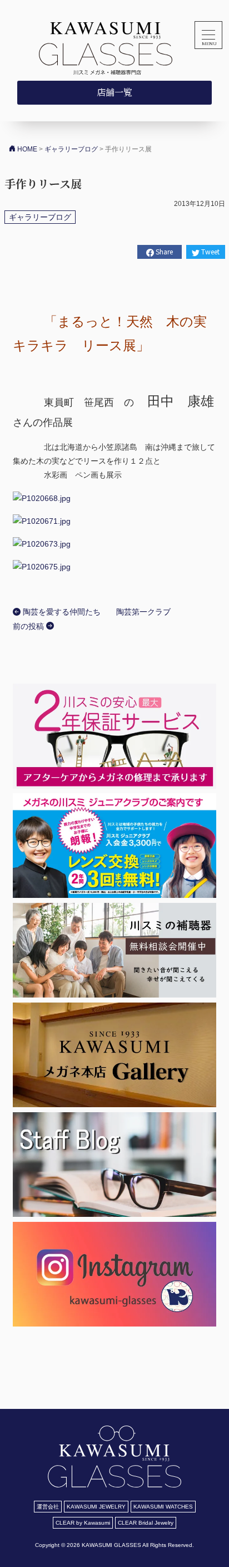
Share (163, 251)
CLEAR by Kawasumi (83, 1523)
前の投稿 (29, 626)
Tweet (210, 251)
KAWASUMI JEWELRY (96, 1507)
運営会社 (48, 1507)
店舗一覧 (114, 92)
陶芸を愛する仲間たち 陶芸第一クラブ (96, 611)
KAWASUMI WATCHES (163, 1507)
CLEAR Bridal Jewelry (145, 1523)
